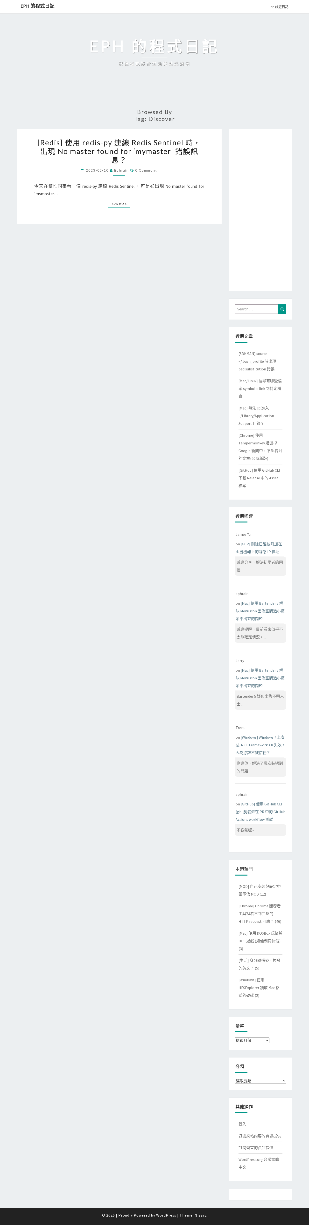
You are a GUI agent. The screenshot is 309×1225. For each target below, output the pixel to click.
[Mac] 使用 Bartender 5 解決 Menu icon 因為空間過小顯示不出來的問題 (260, 611)
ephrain (121, 170)
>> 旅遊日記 (279, 7)
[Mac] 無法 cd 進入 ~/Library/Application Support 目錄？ (256, 416)
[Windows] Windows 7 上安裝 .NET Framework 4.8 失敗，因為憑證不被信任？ (260, 745)
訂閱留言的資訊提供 (256, 1147)
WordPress (166, 1215)
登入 (242, 1124)
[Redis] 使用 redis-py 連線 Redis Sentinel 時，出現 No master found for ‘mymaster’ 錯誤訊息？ (119, 151)
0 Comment (146, 170)
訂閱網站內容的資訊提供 (260, 1135)
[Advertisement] (260, 209)
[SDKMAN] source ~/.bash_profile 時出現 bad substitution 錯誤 (257, 361)
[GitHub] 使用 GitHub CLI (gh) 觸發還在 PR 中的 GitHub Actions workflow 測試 (260, 812)
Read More (120, 203)
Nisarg (201, 1215)
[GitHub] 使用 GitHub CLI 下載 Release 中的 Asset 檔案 (259, 478)
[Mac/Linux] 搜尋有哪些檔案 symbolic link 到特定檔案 (260, 388)
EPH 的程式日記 (38, 6)
